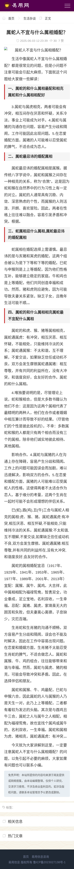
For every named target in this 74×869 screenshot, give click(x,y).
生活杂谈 (29, 18)
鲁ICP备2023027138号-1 (49, 862)
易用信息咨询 (40, 856)
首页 (11, 18)
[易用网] (20, 9)
